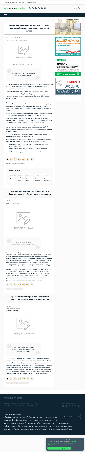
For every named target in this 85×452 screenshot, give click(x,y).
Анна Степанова (14, 203)
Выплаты (8, 163)
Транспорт (25, 383)
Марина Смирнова (15, 308)
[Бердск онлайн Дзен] (42, 8)
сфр (21, 288)
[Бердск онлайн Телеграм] (36, 8)
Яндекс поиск (26, 407)
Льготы (14, 163)
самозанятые (15, 288)
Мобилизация (21, 163)
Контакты (12, 403)
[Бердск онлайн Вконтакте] (33, 8)
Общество (8, 37)
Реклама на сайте (28, 405)
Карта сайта (34, 407)
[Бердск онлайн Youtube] (39, 8)
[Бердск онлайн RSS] (45, 8)
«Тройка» (32, 358)
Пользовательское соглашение (23, 403)
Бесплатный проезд (11, 383)
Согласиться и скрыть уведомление (59, 448)
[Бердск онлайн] (14, 8)
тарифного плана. (11, 375)
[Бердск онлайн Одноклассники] (30, 8)
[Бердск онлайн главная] (13, 398)
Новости (6, 403)
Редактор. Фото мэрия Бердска (18, 40)
